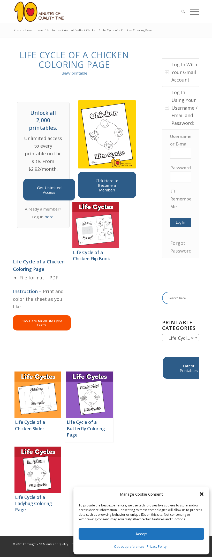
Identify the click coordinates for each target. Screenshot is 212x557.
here (49, 216)
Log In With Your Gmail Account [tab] (184, 72)
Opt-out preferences (129, 546)
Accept (141, 534)
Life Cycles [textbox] (179, 338)
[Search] (183, 11)
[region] (180, 194)
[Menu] (193, 11)
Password (180, 168)
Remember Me (180, 202)
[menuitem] (183, 11)
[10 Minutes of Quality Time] (39, 11)
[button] (201, 494)
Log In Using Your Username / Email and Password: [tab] (184, 107)
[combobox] (180, 337)
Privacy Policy (156, 546)
